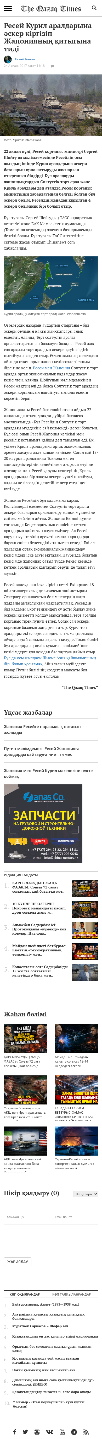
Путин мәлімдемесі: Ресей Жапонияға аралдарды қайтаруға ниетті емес (42, 751)
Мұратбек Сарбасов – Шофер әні (40, 1326)
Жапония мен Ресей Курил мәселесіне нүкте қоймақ (48, 773)
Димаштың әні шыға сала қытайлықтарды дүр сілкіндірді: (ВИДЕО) (53, 1382)
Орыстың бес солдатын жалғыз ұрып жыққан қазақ (52, 1348)
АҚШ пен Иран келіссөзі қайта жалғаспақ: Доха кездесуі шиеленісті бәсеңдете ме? (22, 1166)
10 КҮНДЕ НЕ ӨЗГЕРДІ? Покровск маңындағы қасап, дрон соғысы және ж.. (39, 908)
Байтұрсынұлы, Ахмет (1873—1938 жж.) (45, 1304)
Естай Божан (25, 59)
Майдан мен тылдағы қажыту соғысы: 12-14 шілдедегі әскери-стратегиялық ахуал (71, 1063)
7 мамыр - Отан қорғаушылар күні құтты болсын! (48, 1404)
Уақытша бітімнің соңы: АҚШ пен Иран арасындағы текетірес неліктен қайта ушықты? (25, 1115)
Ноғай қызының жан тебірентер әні (43, 1370)
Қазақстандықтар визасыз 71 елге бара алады (51, 1392)
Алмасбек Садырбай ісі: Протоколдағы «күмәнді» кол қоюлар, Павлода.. (39, 929)
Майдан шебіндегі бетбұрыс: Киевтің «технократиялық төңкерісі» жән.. (39, 950)
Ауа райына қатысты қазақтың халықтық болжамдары (48, 1316)
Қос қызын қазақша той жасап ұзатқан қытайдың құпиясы (45, 1360)
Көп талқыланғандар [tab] (71, 1294)
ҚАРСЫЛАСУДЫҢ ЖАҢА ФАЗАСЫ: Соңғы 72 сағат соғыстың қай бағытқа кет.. (38, 887)
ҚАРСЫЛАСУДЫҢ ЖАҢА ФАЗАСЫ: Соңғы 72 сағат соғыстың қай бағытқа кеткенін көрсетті (23, 1063)
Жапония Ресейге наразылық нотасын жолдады (42, 729)
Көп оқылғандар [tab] (25, 1294)
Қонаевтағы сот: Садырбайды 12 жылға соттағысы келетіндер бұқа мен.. (40, 971)
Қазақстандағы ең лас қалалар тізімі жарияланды (55, 1336)
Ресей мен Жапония (51, 367)
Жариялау (17, 1261)
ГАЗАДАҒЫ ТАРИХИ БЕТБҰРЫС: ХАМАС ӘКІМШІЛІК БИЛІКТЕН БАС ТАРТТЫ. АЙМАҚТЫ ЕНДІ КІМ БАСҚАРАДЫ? (74, 1117)
